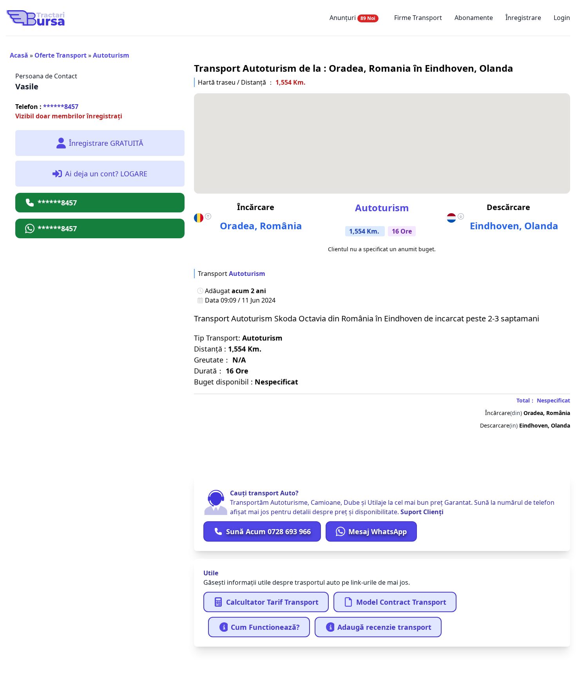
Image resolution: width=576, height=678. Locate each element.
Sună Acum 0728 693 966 (268, 531)
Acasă (19, 55)
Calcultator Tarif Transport (272, 602)
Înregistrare (523, 17)
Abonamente (474, 17)
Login (562, 17)
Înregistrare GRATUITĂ (106, 143)
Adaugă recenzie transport (384, 627)
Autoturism (111, 55)
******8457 (46, 106)
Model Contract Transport (401, 602)
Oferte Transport (60, 55)
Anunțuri (352, 17)
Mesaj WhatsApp (377, 531)
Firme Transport (418, 17)
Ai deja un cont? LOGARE (106, 173)
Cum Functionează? (265, 627)
